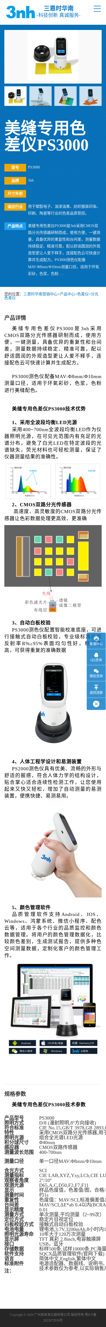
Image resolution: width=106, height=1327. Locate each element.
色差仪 (83, 294)
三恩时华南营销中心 (40, 294)
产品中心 (67, 294)
